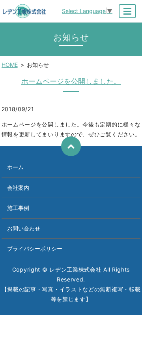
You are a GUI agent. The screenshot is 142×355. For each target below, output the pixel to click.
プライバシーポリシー (34, 248)
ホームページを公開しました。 (71, 81)
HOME (10, 64)
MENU (127, 11)
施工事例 (18, 207)
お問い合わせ (23, 228)
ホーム (15, 167)
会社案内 (18, 187)
